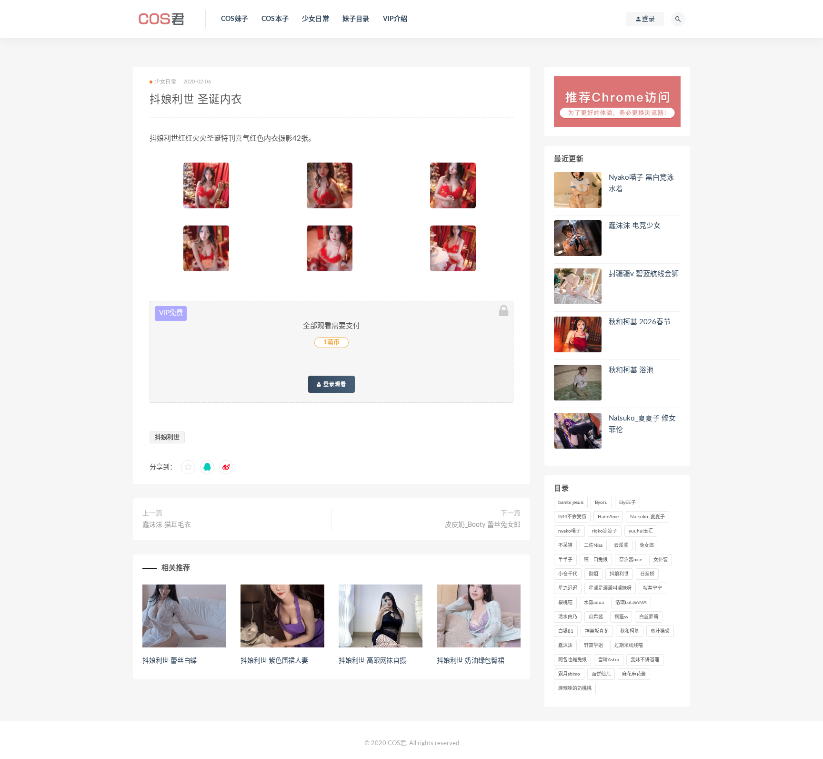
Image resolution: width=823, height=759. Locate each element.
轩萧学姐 (593, 645)
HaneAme (608, 516)
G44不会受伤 (572, 516)
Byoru (601, 502)
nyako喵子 (569, 531)
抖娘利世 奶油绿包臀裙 (470, 660)
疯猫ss (621, 617)
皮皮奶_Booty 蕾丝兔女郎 (483, 525)
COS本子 (275, 19)
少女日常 (315, 19)
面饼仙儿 (601, 674)
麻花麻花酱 (634, 674)
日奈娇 (647, 574)
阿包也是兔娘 (572, 659)
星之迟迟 (567, 588)
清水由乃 (567, 617)
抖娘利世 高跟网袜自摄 (372, 660)
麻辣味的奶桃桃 (575, 688)
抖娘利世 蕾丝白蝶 (169, 660)
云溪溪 (621, 545)
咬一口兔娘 (596, 559)
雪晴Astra (608, 659)
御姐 (593, 574)
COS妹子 (234, 19)
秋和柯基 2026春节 (640, 322)
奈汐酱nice (630, 559)
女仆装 (660, 559)
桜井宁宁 (652, 588)
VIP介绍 (395, 19)
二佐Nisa (593, 545)
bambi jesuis (570, 502)
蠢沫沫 (565, 645)
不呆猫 (565, 545)
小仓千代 (567, 574)
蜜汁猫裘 (660, 631)
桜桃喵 (565, 602)
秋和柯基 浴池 (631, 370)
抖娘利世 (167, 437)
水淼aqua (594, 602)
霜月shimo (569, 674)
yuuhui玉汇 (641, 531)
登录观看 (333, 384)
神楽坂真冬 (597, 631)
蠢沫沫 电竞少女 (635, 225)
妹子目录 (356, 19)
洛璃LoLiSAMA (631, 602)
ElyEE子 (627, 502)
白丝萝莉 (648, 617)
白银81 (565, 631)
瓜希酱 (596, 617)
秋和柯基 (629, 631)
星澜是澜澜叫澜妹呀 (610, 588)
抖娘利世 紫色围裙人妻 (274, 660)
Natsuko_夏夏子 (647, 516)
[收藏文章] (188, 467)
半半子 (565, 559)
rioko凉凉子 (604, 531)
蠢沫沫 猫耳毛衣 (166, 525)
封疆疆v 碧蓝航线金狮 (644, 273)
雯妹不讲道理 (645, 659)
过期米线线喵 (628, 645)
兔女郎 (647, 545)
